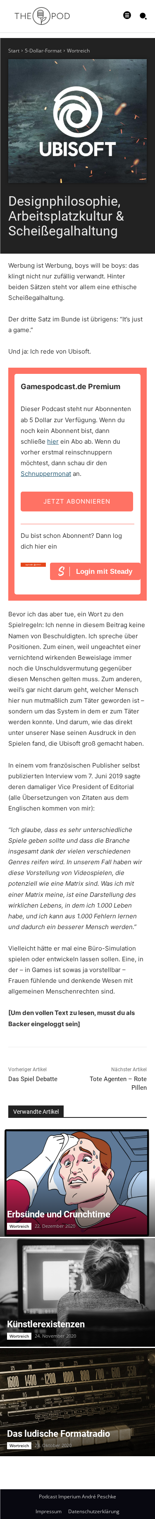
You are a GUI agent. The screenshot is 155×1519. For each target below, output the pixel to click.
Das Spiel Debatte (32, 1079)
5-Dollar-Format (43, 50)
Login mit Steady (104, 571)
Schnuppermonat (46, 474)
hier (53, 441)
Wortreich (78, 50)
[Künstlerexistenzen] (77, 1292)
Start (13, 50)
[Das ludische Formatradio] (77, 1402)
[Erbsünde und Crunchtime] (77, 1183)
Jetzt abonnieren (76, 501)
